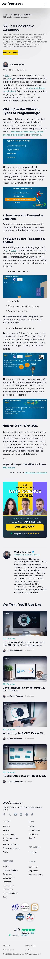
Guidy (31, 838)
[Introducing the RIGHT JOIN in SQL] (25, 721)
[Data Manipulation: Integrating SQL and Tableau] (25, 677)
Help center (33, 871)
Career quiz (7, 874)
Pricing (5, 852)
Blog (5, 15)
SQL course (9, 468)
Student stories (9, 834)
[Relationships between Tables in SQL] (25, 763)
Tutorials (13, 15)
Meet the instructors (11, 844)
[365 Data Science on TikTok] (32, 814)
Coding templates (10, 893)
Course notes (8, 886)
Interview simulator (10, 870)
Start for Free (10, 53)
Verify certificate (36, 875)
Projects (6, 866)
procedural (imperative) (23, 132)
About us (6, 827)
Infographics (8, 889)
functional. (36, 135)
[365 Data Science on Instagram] (26, 814)
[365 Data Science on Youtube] (15, 815)
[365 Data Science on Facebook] (4, 814)
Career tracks (34, 830)
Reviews (6, 830)
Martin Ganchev (22, 552)
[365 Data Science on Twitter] (9, 814)
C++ (10, 79)
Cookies (28, 950)
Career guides (8, 878)
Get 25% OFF (25, 526)
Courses (32, 827)
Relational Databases (36, 473)
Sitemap (6, 945)
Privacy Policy (8, 950)
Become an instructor (11, 848)
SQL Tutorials (26, 15)
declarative (19, 135)
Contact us (33, 867)
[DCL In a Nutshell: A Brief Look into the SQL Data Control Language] (25, 631)
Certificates (33, 834)
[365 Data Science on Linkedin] (21, 814)
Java (13, 251)
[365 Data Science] (5, 4)
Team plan (33, 852)
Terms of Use (30, 945)
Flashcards (7, 882)
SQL (7, 76)
